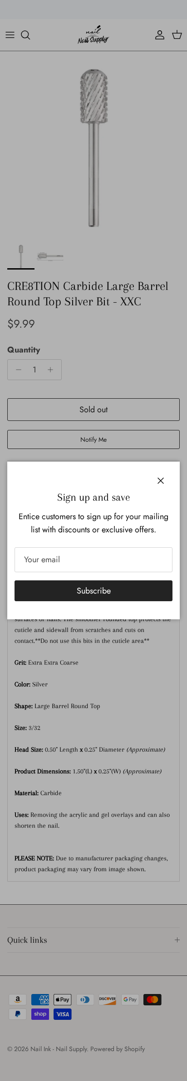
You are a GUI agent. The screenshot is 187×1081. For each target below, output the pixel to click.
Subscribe (94, 591)
